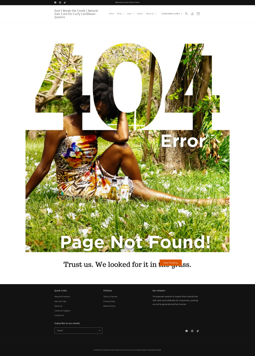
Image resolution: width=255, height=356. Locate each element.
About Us (58, 306)
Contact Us (59, 315)
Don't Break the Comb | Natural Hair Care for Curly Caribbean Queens (123, 350)
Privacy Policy (109, 301)
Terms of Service (110, 296)
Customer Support (62, 310)
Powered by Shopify (154, 350)
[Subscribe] (99, 331)
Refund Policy (109, 306)
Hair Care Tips (60, 301)
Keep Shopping (171, 262)
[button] (120, 13)
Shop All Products (62, 296)
